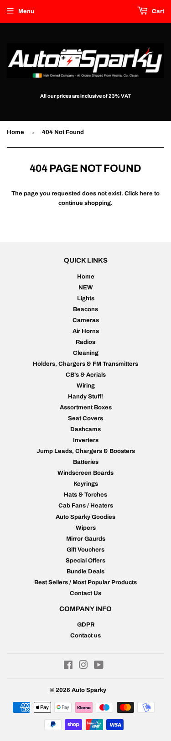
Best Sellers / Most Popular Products (85, 582)
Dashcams (85, 429)
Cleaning (85, 353)
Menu (26, 11)
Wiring (86, 386)
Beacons (85, 309)
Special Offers (85, 560)
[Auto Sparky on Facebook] (68, 666)
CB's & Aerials (86, 375)
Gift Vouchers (85, 550)
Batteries (85, 462)
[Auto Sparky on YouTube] (99, 666)
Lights (85, 298)
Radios (85, 342)
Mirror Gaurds (85, 539)
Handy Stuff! (85, 396)
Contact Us (85, 593)
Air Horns (86, 331)
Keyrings (85, 484)
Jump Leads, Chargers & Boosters (85, 451)
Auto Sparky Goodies (85, 517)
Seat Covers (85, 418)
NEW (85, 287)
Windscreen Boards (85, 473)
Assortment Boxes (86, 407)
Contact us (85, 635)
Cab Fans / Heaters (85, 505)
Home (15, 132)
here (146, 193)
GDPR (85, 625)
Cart (157, 11)
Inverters (85, 440)
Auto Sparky (89, 690)
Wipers (86, 528)
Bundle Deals (85, 571)
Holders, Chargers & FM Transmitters (85, 364)
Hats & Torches (85, 495)
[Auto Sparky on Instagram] (83, 666)
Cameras (86, 320)
